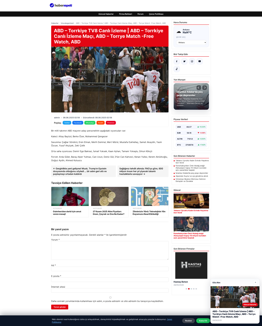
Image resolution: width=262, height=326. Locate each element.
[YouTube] (199, 61)
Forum (141, 14)
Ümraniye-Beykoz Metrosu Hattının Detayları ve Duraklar (191, 180)
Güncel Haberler (106, 14)
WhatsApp (90, 123)
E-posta (56, 276)
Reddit (100, 123)
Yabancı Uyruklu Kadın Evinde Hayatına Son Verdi (192, 161)
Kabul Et (203, 321)
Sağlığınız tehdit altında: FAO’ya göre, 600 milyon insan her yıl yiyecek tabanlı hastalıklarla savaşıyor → (141, 171)
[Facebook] (177, 61)
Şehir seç (181, 37)
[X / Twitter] (184, 61)
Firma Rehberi (125, 14)
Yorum (55, 239)
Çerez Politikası (156, 14)
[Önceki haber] (198, 87)
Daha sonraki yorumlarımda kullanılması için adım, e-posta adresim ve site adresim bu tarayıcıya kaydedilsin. (107, 301)
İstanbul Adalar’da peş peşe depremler (192, 173)
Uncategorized (67, 23)
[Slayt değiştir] (186, 289)
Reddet (188, 321)
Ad (53, 265)
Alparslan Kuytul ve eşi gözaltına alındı (192, 176)
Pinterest (110, 123)
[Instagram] (192, 61)
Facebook (78, 123)
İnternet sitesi (58, 286)
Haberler (55, 23)
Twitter (67, 123)
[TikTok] (177, 69)
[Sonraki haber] (204, 87)
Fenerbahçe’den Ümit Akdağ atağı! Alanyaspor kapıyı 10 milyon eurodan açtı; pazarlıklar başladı (191, 168)
